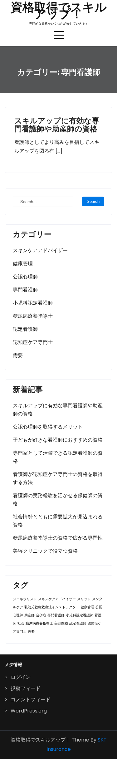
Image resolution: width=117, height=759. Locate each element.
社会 (20, 623)
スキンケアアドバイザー (40, 250)
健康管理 (23, 263)
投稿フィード (26, 688)
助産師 (29, 615)
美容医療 (61, 623)
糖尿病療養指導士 (33, 316)
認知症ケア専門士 (33, 342)
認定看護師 (25, 329)
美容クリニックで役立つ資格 (45, 551)
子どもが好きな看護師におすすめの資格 (58, 439)
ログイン (21, 677)
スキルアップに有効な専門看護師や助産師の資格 (56, 124)
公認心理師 (25, 276)
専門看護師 (25, 289)
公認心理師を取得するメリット (48, 426)
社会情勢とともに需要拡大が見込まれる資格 (58, 520)
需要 (18, 355)
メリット (84, 599)
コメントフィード (31, 699)
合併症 (41, 615)
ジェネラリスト (25, 599)
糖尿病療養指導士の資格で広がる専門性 (58, 537)
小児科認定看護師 (33, 302)
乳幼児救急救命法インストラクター (51, 607)
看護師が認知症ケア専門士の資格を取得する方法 (58, 478)
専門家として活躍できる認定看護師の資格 (58, 457)
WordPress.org (29, 710)
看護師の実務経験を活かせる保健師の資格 (58, 499)
